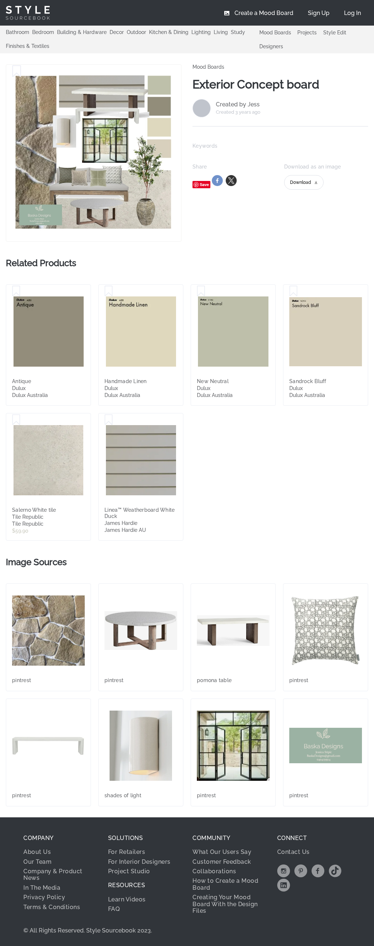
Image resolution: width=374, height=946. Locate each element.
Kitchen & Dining (168, 32)
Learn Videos (127, 899)
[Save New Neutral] (201, 291)
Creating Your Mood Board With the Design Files (225, 904)
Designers (271, 46)
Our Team (37, 861)
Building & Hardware (82, 32)
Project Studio (129, 871)
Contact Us (293, 851)
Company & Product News (53, 874)
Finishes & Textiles (27, 46)
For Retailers (126, 851)
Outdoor (136, 32)
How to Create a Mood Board (225, 884)
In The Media (41, 887)
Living (221, 32)
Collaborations (214, 871)
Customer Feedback (221, 861)
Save (204, 184)
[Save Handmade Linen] (108, 291)
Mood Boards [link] (208, 67)
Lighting (201, 32)
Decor (117, 32)
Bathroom (17, 32)
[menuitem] (352, 12)
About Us (37, 851)
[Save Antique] (16, 291)
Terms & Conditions (51, 907)
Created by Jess (238, 104)
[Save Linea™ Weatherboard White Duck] (108, 420)
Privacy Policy (44, 897)
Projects (307, 32)
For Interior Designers (139, 861)
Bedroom (43, 32)
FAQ (114, 908)
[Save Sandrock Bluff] (293, 291)
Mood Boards (275, 32)
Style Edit (334, 32)
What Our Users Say (221, 851)
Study (238, 32)
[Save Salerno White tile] (16, 420)
